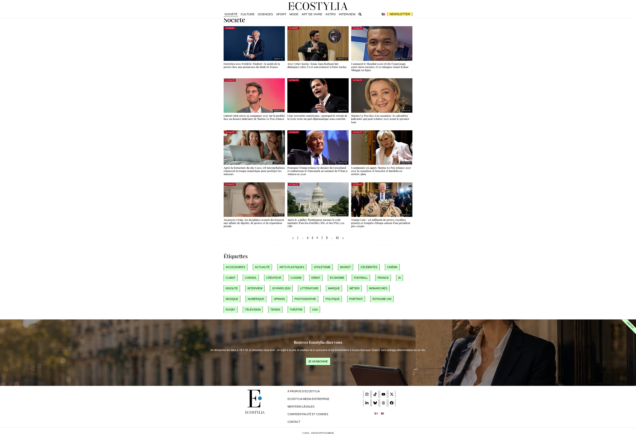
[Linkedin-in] (367, 403)
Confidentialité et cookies (308, 414)
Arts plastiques (291, 267)
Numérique (256, 299)
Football (361, 277)
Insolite (232, 288)
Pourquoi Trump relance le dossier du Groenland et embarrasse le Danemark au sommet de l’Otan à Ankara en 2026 (317, 171)
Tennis (275, 309)
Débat (315, 277)
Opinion (279, 299)
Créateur (273, 277)
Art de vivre (312, 14)
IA (399, 277)
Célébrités (369, 267)
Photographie (305, 299)
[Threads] (383, 403)
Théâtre (296, 309)
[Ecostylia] (255, 399)
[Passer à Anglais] (383, 14)
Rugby (230, 309)
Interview (347, 14)
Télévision (253, 309)
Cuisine (296, 277)
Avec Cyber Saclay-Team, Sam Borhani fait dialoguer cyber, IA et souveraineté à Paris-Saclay (317, 65)
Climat (230, 277)
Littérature (309, 288)
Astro (330, 14)
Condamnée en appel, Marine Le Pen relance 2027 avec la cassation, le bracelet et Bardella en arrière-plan (381, 171)
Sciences (265, 14)
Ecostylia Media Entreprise (308, 399)
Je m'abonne (318, 361)
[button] (360, 14)
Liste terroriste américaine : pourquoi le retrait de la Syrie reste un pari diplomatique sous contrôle (317, 117)
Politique (333, 299)
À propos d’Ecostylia (304, 391)
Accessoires (235, 267)
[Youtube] (383, 394)
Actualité (262, 267)
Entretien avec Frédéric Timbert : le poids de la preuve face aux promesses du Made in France (252, 65)
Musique (232, 299)
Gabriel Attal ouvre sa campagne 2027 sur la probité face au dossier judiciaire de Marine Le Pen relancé (254, 117)
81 (337, 237)
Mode (294, 14)
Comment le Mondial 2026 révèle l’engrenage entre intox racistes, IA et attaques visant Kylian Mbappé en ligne (379, 67)
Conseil (251, 277)
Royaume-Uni (381, 299)
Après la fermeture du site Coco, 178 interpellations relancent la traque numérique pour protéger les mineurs (254, 171)
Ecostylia (255, 412)
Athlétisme (322, 267)
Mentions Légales (301, 406)
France (383, 277)
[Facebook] (391, 403)
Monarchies (378, 288)
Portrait (356, 299)
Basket (345, 267)
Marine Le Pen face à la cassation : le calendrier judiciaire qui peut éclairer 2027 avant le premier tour (380, 119)
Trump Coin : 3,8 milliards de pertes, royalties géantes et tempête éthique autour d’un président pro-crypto (380, 223)
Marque (334, 288)
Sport (281, 14)
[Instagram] (367, 394)
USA (315, 309)
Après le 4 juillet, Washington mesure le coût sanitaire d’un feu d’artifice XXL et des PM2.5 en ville (315, 223)
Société (231, 14)
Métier (354, 288)
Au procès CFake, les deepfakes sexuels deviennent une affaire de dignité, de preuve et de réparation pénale (254, 223)
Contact (294, 421)
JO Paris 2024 (281, 288)
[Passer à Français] (376, 413)
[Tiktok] (375, 394)
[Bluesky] (375, 403)
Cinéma (392, 267)
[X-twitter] (391, 394)
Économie (337, 277)
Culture (248, 14)
